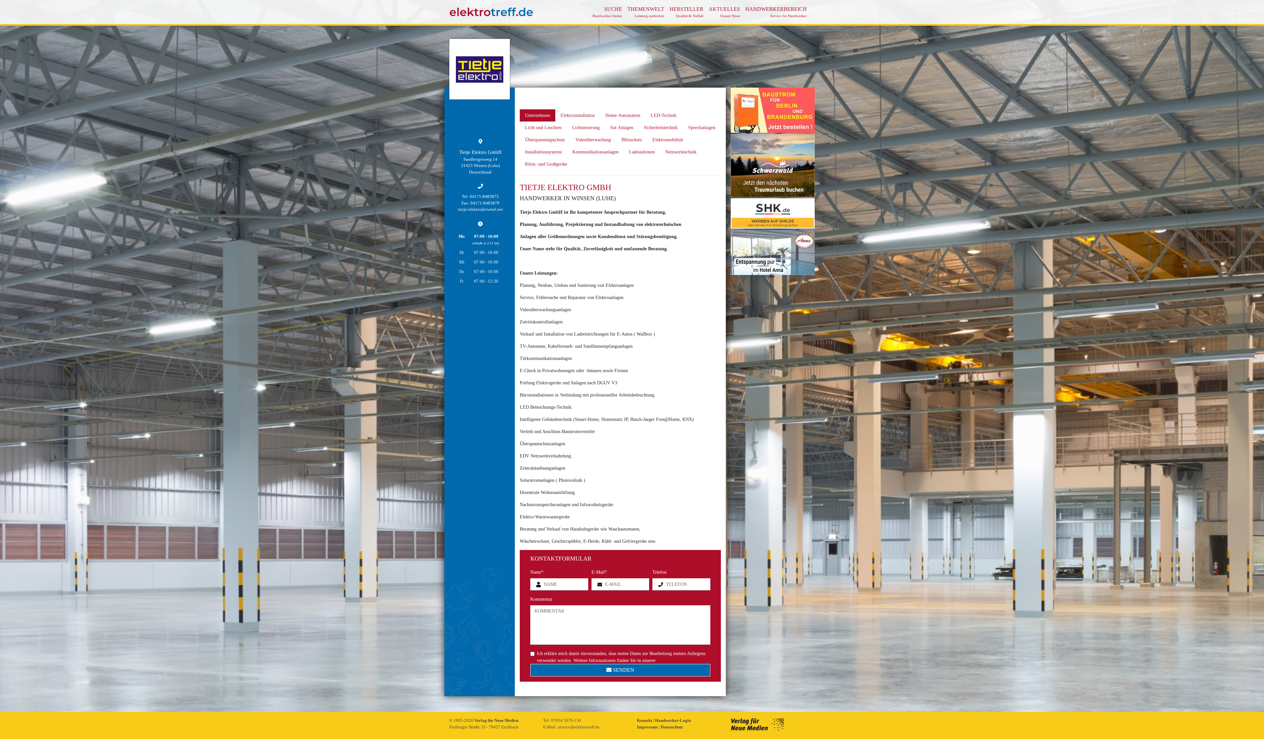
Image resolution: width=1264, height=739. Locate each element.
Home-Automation (622, 115)
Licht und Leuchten (543, 127)
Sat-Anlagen (621, 127)
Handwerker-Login (673, 720)
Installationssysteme (543, 152)
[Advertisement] (773, 375)
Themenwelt (645, 12)
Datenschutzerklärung (677, 660)
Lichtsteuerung (586, 127)
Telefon (659, 572)
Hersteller (686, 12)
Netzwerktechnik (681, 152)
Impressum (648, 727)
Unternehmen (537, 115)
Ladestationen (642, 152)
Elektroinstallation (578, 115)
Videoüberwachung (593, 139)
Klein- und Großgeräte (546, 164)
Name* (536, 572)
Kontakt (645, 720)
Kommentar (541, 599)
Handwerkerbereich (776, 12)
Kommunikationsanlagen (595, 152)
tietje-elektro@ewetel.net (480, 209)
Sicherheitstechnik (661, 127)
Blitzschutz (631, 139)
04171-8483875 (484, 196)
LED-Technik (663, 115)
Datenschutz (672, 727)
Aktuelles (724, 12)
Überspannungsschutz (545, 139)
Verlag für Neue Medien (496, 720)
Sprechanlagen (701, 127)
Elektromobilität (667, 139)
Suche (607, 12)
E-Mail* (599, 572)
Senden (623, 670)
